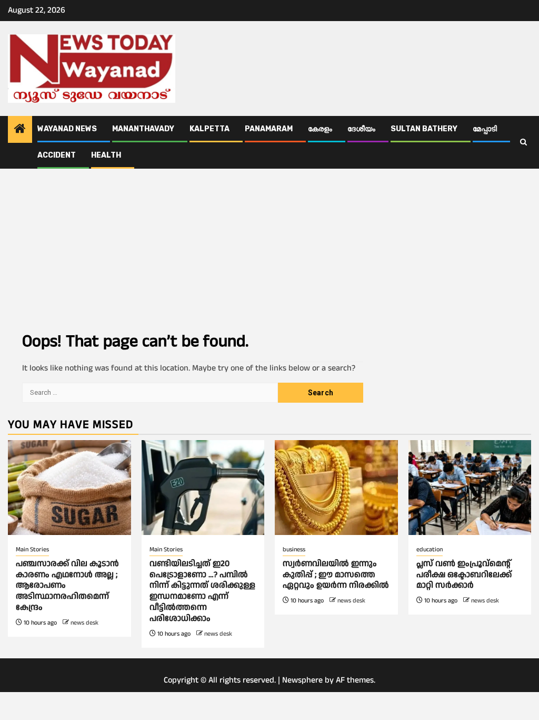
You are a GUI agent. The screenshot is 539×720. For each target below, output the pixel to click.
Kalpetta (209, 128)
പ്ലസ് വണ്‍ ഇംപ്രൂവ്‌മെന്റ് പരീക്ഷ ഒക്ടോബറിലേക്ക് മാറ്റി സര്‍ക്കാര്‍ (464, 575)
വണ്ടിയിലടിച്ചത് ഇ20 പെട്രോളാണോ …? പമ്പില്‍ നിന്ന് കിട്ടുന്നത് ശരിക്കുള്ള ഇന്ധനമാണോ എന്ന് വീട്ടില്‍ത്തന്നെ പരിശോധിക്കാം (202, 591)
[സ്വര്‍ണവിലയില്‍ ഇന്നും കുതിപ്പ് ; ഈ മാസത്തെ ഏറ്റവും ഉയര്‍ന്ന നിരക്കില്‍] (336, 487)
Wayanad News (67, 128)
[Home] (20, 130)
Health (106, 155)
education (429, 549)
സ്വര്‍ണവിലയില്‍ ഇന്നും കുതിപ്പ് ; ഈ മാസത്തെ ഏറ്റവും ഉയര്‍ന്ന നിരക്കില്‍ (336, 575)
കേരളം (320, 128)
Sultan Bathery (424, 128)
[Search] (523, 142)
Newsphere (302, 680)
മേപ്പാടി (485, 128)
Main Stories (32, 549)
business (294, 549)
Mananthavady (143, 128)
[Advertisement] (269, 248)
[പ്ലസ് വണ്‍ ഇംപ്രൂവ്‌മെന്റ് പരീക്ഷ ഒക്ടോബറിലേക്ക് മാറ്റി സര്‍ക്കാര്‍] (470, 487)
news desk (84, 622)
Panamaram (269, 128)
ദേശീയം (361, 128)
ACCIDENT (56, 155)
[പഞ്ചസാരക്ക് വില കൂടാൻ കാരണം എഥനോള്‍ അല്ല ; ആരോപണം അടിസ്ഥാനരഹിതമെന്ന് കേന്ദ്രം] (69, 487)
